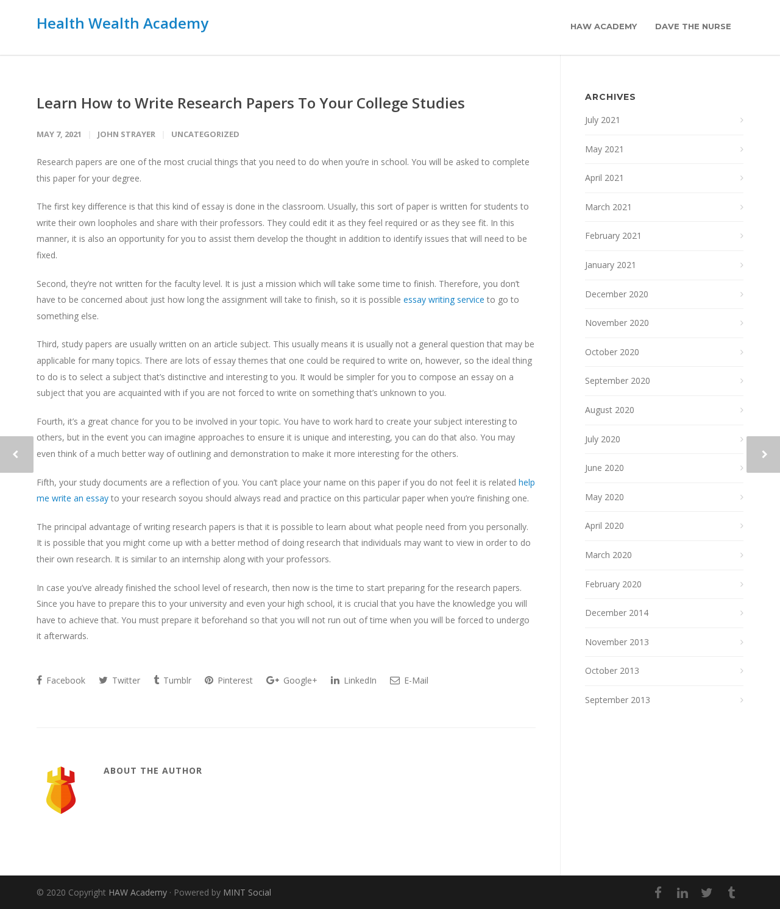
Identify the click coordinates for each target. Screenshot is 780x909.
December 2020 (616, 294)
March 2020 (608, 555)
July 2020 (602, 439)
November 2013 (617, 642)
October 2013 (612, 670)
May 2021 (604, 149)
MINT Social (247, 892)
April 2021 (604, 177)
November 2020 (617, 322)
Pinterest (234, 680)
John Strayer (126, 134)
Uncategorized (205, 134)
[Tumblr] (731, 892)
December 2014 (616, 612)
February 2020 (613, 584)
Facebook (64, 680)
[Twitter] (707, 892)
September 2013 (617, 700)
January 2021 (610, 265)
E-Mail (415, 680)
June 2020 (604, 467)
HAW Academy (603, 26)
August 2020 (609, 410)
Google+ (299, 680)
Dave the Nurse (693, 26)
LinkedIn (359, 680)
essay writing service (443, 299)
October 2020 (612, 352)
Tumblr (176, 680)
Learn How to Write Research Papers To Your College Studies (251, 103)
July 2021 (602, 120)
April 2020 (604, 525)
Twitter (125, 680)
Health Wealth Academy (122, 23)
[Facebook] (658, 892)
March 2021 (608, 207)
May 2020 (604, 497)
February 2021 (613, 235)
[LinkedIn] (682, 892)
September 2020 (617, 380)
